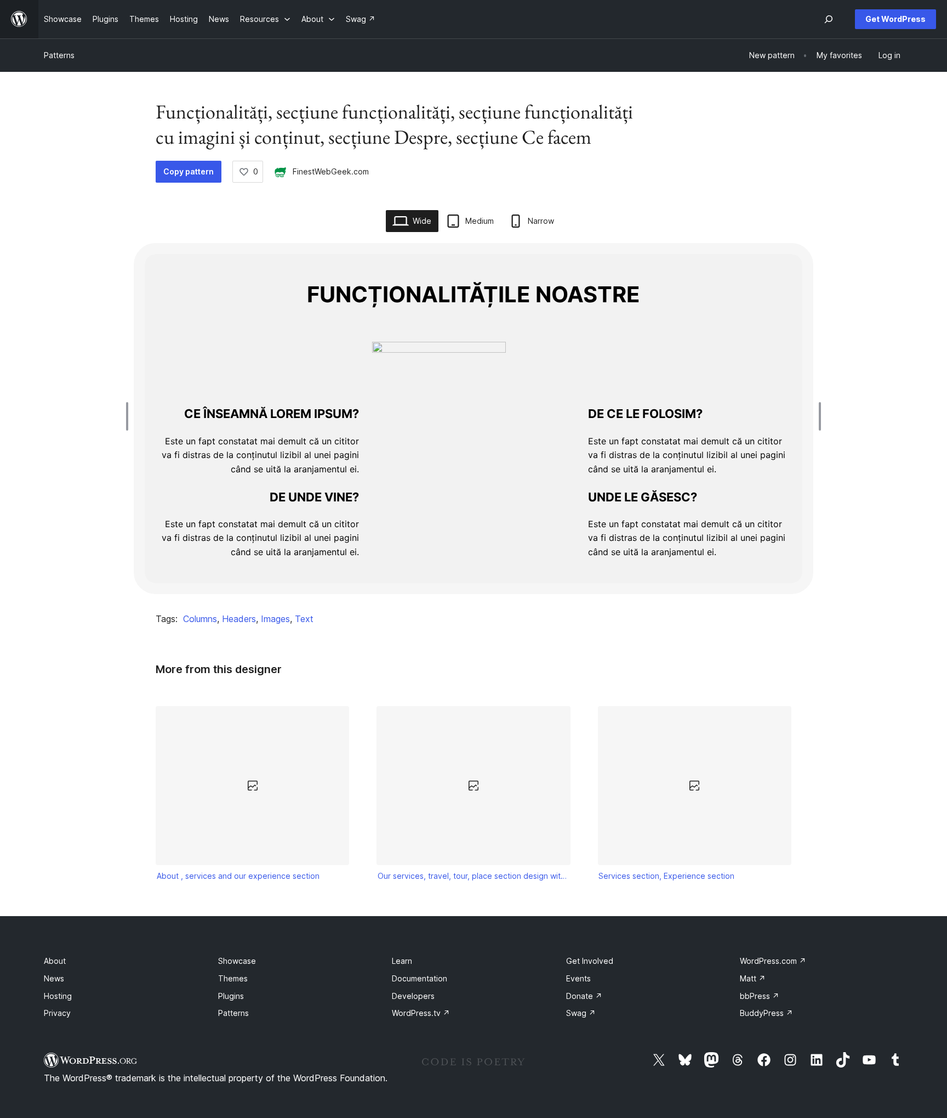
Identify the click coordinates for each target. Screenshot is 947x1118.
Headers (239, 618)
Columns (200, 618)
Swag (581, 1013)
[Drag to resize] (130, 416)
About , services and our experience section (238, 875)
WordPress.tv (421, 1013)
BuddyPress (766, 1013)
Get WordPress (895, 19)
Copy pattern (188, 171)
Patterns (59, 55)
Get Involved (589, 960)
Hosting (58, 996)
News (54, 978)
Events (578, 978)
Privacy (57, 1013)
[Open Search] (828, 19)
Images (275, 618)
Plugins (231, 996)
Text (304, 618)
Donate (584, 996)
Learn (402, 960)
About (55, 960)
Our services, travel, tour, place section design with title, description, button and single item (473, 875)
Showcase (237, 960)
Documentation (419, 978)
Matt (753, 978)
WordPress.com (773, 960)
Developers (413, 996)
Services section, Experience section (666, 875)
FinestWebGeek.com (331, 171)
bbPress (759, 996)
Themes (233, 978)
